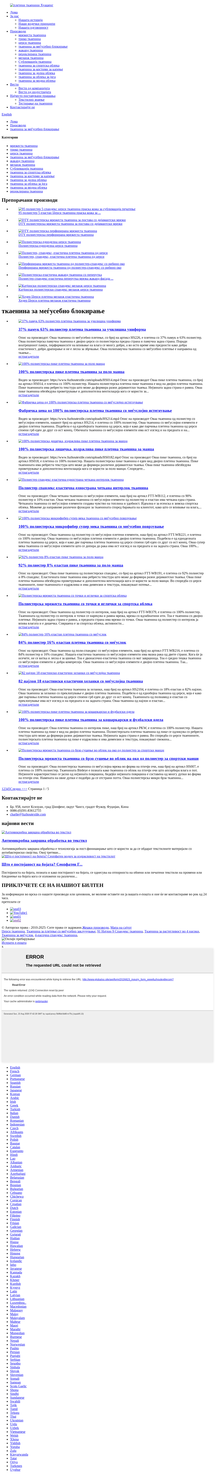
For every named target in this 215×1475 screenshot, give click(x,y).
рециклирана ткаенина (34, 54)
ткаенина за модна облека (36, 80)
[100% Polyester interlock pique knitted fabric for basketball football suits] (76, 711)
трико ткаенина (29, 39)
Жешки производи (95, 927)
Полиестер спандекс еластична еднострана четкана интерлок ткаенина (83, 488)
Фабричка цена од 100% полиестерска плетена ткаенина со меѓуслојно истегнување (95, 410)
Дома (14, 12)
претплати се (11, 902)
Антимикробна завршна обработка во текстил (44, 840)
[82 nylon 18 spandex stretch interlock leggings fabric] (69, 673)
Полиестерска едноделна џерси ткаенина (47, 245)
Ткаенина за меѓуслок (17, 935)
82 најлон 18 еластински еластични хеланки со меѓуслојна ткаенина (80, 681)
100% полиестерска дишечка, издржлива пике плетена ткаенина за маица (86, 449)
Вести (14, 84)
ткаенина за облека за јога (37, 77)
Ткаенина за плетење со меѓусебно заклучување (61, 931)
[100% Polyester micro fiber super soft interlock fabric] (77, 518)
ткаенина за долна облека (36, 73)
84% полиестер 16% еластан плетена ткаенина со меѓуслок (72, 642)
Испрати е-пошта (14, 942)
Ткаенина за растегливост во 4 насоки (171, 931)
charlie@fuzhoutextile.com (28, 814)
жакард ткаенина (30, 50)
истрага (23, 356)
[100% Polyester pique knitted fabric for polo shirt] (61, 363)
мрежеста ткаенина (32, 35)
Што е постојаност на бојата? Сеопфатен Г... (42, 864)
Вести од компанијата (34, 88)
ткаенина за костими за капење (40, 69)
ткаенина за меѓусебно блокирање (43, 46)
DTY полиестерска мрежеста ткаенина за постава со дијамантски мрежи (70, 224)
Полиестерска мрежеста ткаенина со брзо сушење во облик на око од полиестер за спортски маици (108, 758)
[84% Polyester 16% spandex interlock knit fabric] (62, 634)
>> (25, 789)
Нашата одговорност (33, 27)
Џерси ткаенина (13, 931)
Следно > (17, 789)
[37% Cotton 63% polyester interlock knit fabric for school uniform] (69, 321)
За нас (14, 16)
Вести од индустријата (34, 92)
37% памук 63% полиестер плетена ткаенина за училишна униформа (82, 329)
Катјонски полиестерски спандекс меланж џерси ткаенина (60, 289)
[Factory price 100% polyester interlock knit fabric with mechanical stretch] (80, 402)
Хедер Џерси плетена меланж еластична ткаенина (54, 300)
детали (34, 356)
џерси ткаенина (29, 42)
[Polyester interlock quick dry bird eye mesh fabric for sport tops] (91, 750)
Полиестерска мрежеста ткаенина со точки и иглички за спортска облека (85, 604)
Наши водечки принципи (36, 24)
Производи (18, 31)
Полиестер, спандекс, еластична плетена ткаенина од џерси (61, 256)
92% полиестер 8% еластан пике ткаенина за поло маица (70, 565)
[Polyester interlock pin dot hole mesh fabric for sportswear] (72, 595)
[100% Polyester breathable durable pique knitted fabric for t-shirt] (72, 441)
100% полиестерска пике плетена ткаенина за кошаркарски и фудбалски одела (90, 719)
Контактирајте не (22, 107)
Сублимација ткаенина (34, 61)
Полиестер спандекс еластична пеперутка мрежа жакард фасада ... (65, 278)
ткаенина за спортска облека (38, 65)
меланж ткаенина (30, 58)
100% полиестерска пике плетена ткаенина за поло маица (71, 371)
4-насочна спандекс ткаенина (56, 935)
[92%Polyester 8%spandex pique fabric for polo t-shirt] (60, 557)
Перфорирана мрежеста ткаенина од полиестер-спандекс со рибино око (69, 267)
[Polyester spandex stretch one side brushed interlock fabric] (71, 479)
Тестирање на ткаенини (35, 103)
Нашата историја (30, 20)
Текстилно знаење (31, 99)
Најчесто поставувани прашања (32, 96)
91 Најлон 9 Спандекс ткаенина (120, 931)
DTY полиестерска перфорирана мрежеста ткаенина (56, 234)
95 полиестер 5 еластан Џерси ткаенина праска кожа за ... (59, 213)
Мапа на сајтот (121, 927)
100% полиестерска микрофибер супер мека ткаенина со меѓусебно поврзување (91, 526)
